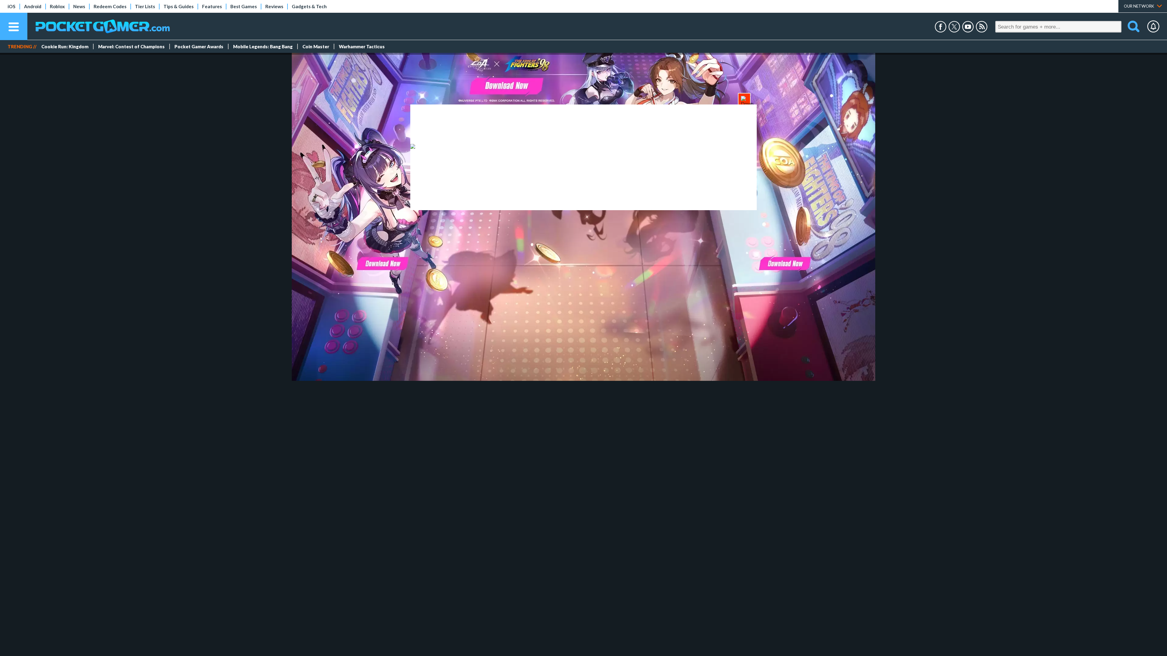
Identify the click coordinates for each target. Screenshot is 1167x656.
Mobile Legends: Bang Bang (263, 46)
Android (32, 6)
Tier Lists (145, 6)
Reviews (274, 6)
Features (212, 6)
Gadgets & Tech (309, 6)
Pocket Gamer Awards (198, 46)
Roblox (57, 6)
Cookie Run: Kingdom (64, 46)
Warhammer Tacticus (362, 46)
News (79, 6)
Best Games (243, 6)
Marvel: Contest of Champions (131, 46)
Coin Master (315, 46)
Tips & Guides (179, 6)
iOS (11, 6)
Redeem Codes (110, 6)
